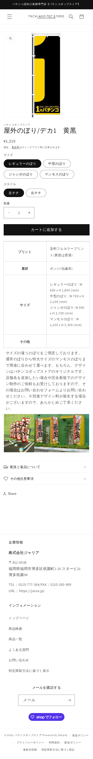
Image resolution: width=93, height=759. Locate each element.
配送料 (15, 147)
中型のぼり (57, 163)
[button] (9, 16)
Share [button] (12, 493)
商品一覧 (15, 639)
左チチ (14, 193)
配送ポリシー (72, 742)
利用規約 (54, 742)
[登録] (69, 700)
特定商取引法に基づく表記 (58, 749)
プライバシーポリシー (30, 742)
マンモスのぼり (57, 174)
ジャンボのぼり (21, 174)
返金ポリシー (80, 735)
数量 (7, 203)
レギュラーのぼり (23, 163)
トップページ (19, 618)
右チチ (36, 193)
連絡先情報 (30, 749)
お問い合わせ (19, 660)
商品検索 (15, 628)
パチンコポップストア (28, 735)
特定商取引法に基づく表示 (29, 670)
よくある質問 (19, 649)
